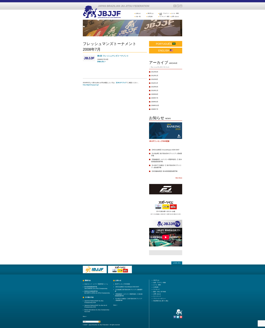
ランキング (156, 289)
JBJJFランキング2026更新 (159, 141)
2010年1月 (154, 90)
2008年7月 (154, 109)
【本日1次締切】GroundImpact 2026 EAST (165, 150)
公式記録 (150, 16)
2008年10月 (155, 105)
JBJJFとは (150, 13)
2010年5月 (154, 87)
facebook (174, 6)
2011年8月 (154, 79)
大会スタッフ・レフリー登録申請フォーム (96, 284)
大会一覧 (138, 16)
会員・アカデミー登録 (164, 14)
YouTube (181, 6)
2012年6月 (154, 72)
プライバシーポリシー (159, 298)
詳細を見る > (101, 61)
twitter (178, 6)
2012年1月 (154, 75)
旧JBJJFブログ (121, 82)
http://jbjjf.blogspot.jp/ (91, 85)
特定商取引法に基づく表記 (160, 301)
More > (85, 316)
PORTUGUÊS (164, 43)
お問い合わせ (175, 16)
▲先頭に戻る (177, 263)
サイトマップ (157, 296)
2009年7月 (154, 98)
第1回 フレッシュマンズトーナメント (113, 56)
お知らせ (138, 13)
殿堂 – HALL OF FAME (159, 291)
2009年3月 (154, 102)
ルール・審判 (175, 13)
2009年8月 (154, 94)
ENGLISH (164, 50)
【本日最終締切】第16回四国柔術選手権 (164, 171)
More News (179, 178)
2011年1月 (154, 83)
